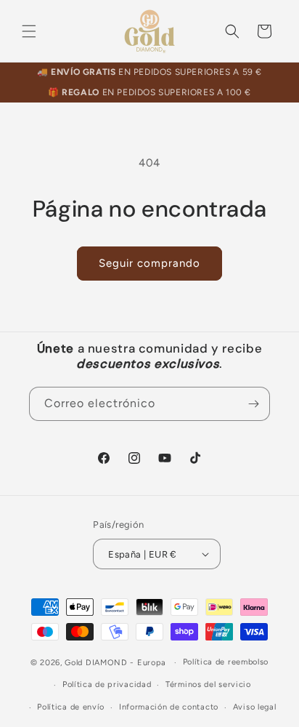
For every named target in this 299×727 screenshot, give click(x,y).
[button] (29, 31)
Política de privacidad (106, 684)
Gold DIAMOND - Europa (115, 662)
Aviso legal (255, 707)
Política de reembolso (226, 662)
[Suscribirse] (253, 404)
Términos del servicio (208, 684)
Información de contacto (168, 707)
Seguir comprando (149, 263)
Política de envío (71, 707)
